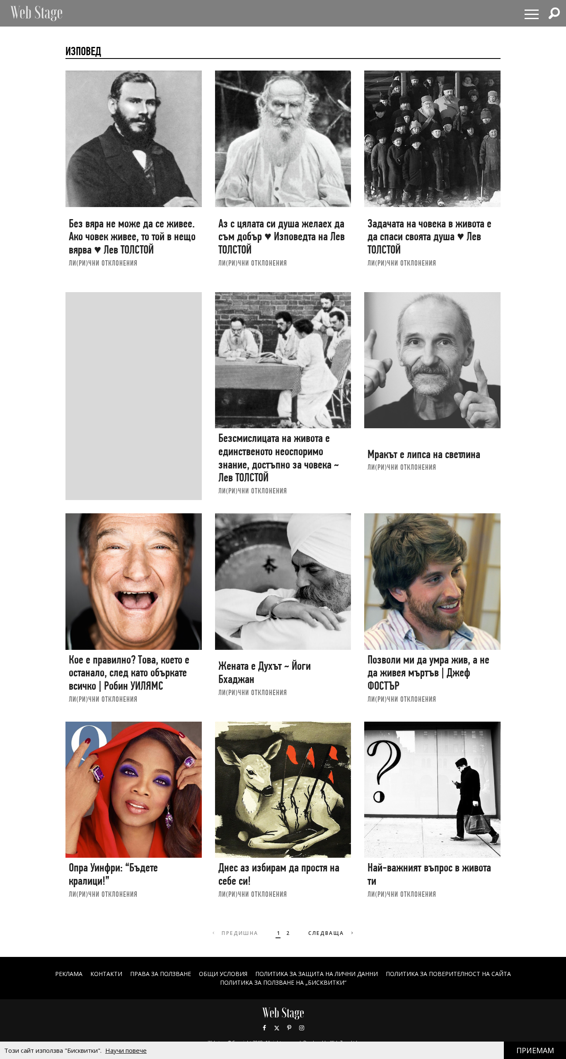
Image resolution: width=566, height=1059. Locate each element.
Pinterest (289, 1028)
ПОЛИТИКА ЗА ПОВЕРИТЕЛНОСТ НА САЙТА (448, 974)
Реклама (68, 974)
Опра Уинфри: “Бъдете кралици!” (113, 874)
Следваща (327, 933)
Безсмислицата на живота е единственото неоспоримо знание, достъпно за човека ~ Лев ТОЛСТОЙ (278, 457)
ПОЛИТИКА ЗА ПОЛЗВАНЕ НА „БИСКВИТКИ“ (283, 982)
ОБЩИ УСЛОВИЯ (223, 974)
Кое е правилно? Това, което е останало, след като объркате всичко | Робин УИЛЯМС (129, 673)
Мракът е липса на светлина (424, 454)
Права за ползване (160, 974)
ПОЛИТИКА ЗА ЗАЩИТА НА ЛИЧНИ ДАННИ (316, 974)
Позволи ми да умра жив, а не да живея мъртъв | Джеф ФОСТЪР (428, 673)
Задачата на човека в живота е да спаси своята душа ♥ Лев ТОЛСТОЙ (429, 236)
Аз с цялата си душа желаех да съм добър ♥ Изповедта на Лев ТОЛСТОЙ (281, 236)
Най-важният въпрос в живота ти (429, 874)
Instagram (301, 1028)
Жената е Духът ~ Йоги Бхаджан (264, 672)
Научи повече (126, 1050)
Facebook (264, 1028)
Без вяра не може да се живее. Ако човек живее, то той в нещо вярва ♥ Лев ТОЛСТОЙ (132, 236)
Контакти (106, 974)
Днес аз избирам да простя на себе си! (278, 874)
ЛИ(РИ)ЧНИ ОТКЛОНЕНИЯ (103, 263)
